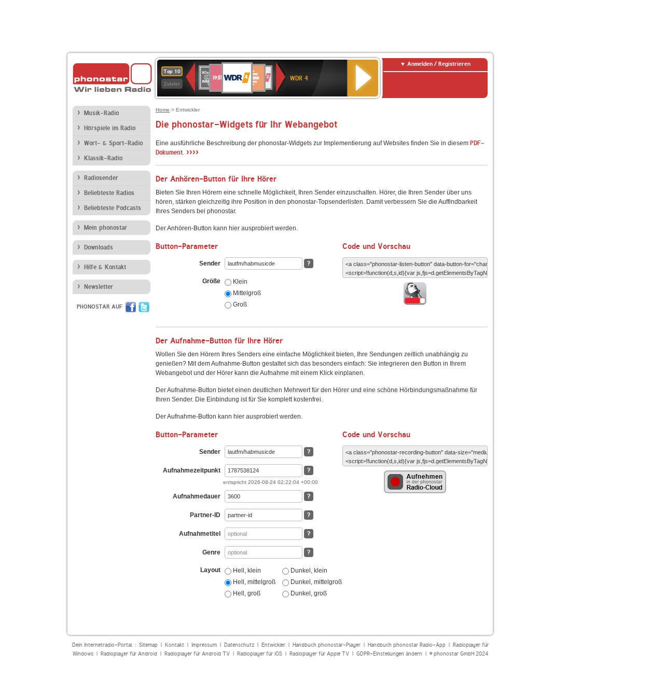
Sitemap (148, 645)
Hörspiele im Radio (109, 128)
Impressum (204, 645)
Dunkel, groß (308, 593)
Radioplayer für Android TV (197, 653)
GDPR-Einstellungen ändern (389, 653)
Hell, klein (246, 570)
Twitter (144, 307)
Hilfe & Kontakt (105, 267)
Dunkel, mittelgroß (315, 582)
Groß (239, 304)
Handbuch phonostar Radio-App (407, 645)
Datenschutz (239, 645)
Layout (210, 570)
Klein (239, 281)
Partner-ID (205, 515)
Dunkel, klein (308, 570)
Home (163, 110)
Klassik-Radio (103, 158)
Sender (209, 263)
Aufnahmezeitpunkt (191, 470)
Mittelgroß (246, 293)
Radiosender (101, 178)
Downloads (98, 247)
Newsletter (98, 286)
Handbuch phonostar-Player (327, 645)
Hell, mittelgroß (253, 582)
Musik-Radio (101, 113)
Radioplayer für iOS (259, 653)
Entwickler (273, 645)
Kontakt (174, 645)
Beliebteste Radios (109, 193)
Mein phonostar (105, 227)
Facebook (131, 307)
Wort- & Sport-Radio (113, 143)
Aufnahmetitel (199, 533)
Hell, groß (245, 593)
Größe (211, 281)
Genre (211, 552)
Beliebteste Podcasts (112, 208)
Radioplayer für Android (129, 653)
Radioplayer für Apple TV (319, 653)
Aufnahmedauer (196, 496)
